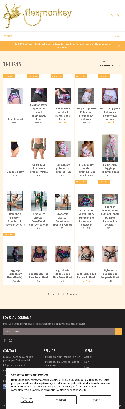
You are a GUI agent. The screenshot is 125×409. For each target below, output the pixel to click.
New (86, 362)
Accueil (88, 357)
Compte (118, 36)
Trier (102, 61)
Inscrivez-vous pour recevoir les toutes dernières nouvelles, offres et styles (44, 323)
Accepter (61, 399)
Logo (87, 367)
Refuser (95, 399)
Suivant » (72, 294)
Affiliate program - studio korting (62, 357)
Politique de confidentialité (71, 390)
